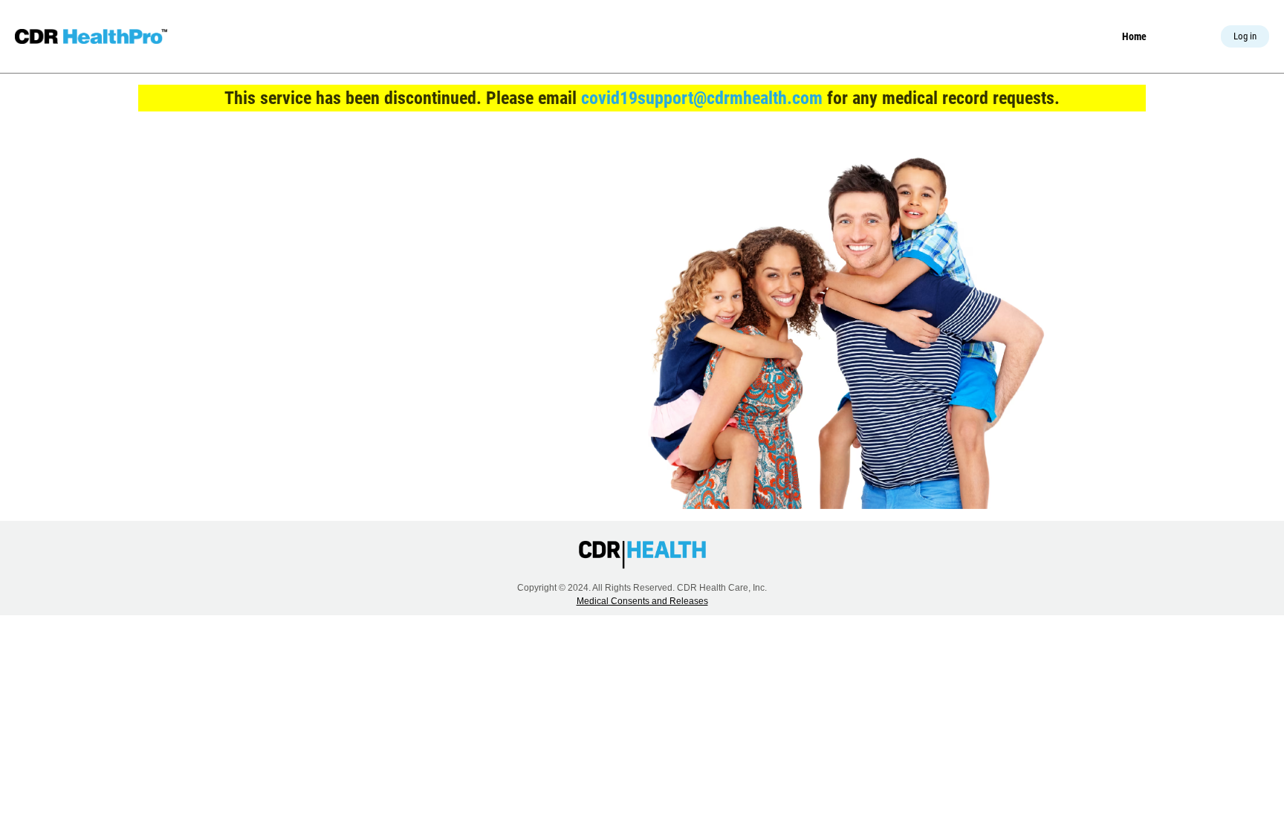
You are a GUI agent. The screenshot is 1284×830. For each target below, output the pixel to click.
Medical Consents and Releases (642, 601)
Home (1134, 36)
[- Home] (91, 36)
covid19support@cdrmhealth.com (702, 98)
